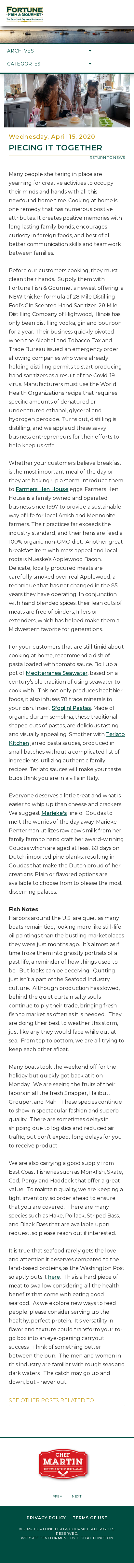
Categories (24, 64)
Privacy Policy (46, 1518)
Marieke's (54, 813)
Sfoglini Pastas (71, 708)
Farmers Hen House (42, 489)
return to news (107, 157)
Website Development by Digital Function (67, 1538)
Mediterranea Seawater (56, 673)
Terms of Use (90, 1518)
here (54, 1277)
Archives (20, 51)
